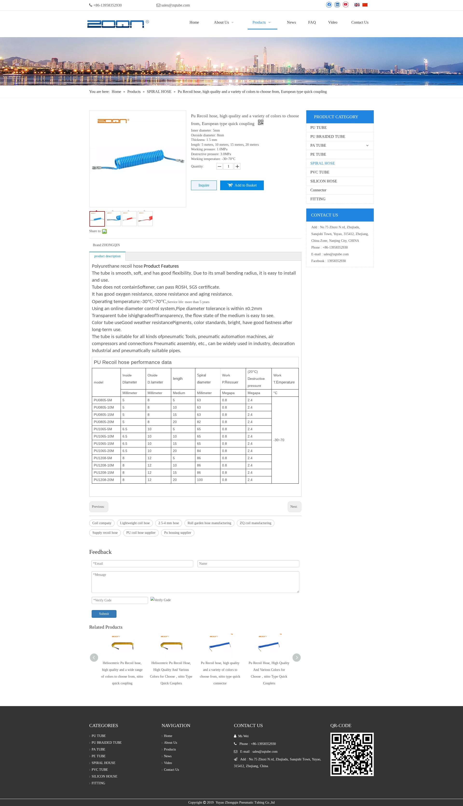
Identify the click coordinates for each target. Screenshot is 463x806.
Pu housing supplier (177, 533)
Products (170, 749)
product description (107, 256)
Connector (318, 190)
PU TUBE (318, 127)
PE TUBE (318, 154)
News (167, 756)
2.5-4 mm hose (168, 523)
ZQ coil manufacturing (255, 523)
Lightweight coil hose (135, 523)
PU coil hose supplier (141, 533)
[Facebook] (329, 4)
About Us (170, 742)
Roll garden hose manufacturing (209, 523)
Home (168, 736)
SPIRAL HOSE (322, 163)
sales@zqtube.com (175, 5)
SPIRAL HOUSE (104, 763)
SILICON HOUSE (104, 776)
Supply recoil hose (105, 533)
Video (168, 763)
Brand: (97, 245)
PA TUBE (318, 145)
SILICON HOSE (323, 181)
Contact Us (171, 769)
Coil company (101, 523)
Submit (104, 614)
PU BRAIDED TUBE (327, 136)
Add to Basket (246, 185)
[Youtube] (345, 4)
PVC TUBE (319, 172)
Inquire (203, 185)
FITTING (318, 199)
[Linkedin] (337, 4)
